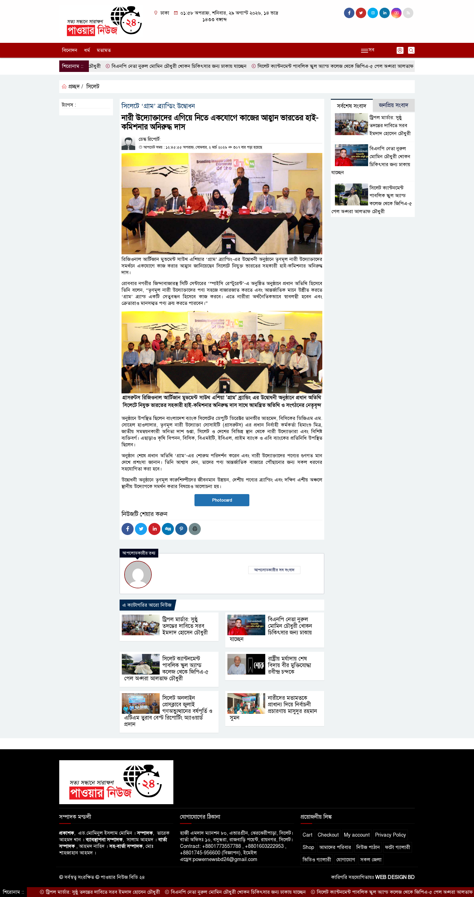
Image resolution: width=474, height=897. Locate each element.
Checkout (328, 835)
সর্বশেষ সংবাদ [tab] (351, 106)
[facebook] (349, 13)
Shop (308, 847)
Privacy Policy (390, 835)
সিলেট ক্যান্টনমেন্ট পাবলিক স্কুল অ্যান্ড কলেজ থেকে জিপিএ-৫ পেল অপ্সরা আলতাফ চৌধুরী (310, 66)
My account (357, 835)
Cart (307, 835)
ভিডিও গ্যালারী (317, 860)
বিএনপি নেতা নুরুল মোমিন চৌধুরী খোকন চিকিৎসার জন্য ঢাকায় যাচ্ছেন (147, 66)
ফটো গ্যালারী (397, 847)
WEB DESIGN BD (395, 877)
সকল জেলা (371, 860)
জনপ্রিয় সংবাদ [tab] (393, 105)
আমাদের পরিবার (335, 847)
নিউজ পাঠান (368, 847)
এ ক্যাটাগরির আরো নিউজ (146, 605)
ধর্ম (87, 50)
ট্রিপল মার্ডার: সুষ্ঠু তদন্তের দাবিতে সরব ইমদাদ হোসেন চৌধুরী (185, 626)
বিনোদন (69, 50)
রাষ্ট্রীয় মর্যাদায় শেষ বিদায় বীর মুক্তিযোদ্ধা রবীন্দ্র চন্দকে (289, 665)
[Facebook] (128, 529)
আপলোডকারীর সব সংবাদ (274, 569)
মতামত (104, 50)
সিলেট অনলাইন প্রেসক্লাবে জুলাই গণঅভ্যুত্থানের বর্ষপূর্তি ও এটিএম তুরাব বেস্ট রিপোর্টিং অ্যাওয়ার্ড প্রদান (168, 711)
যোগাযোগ (345, 860)
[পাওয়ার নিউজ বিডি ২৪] (101, 21)
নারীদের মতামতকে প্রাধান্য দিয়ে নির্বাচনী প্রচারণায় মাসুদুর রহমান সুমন (273, 708)
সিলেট (92, 86)
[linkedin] (384, 13)
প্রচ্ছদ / (75, 86)
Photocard (222, 500)
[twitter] (361, 13)
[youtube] (396, 13)
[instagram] (373, 13)
